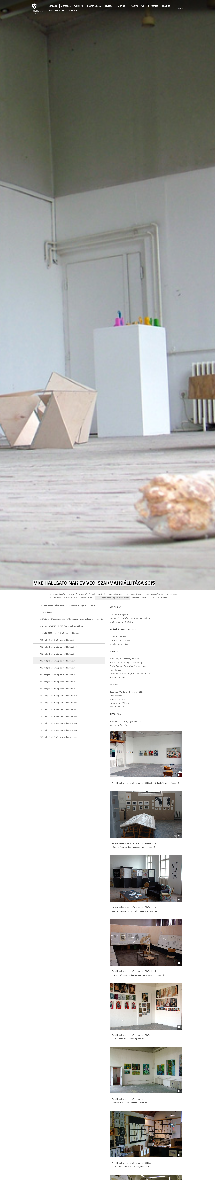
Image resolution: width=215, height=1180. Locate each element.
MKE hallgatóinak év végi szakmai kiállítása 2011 (58, 688)
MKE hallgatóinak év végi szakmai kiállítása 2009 (58, 702)
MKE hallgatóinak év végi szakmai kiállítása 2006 (58, 716)
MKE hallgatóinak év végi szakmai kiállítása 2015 (58, 661)
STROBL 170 (74, 11)
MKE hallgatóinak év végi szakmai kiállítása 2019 (58, 640)
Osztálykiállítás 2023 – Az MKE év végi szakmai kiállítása (61, 626)
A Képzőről (66, 6)
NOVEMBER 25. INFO (57, 11)
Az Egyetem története (135, 594)
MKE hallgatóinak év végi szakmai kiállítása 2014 (58, 668)
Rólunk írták (162, 598)
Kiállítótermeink (55, 598)
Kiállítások (121, 6)
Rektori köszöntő (98, 594)
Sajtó (152, 598)
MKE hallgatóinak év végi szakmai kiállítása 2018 (58, 647)
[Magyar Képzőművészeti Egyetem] (37, 8)
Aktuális (53, 6)
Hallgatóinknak (137, 6)
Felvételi (108, 6)
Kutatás (144, 598)
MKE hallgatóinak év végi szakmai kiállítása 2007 (58, 709)
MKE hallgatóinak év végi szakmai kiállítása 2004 (58, 723)
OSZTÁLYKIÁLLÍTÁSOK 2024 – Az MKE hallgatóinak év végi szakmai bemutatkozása (71, 619)
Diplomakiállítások (71, 598)
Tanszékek (78, 6)
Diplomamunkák (87, 598)
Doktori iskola (94, 6)
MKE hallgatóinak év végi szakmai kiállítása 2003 (58, 737)
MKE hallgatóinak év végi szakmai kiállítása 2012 (58, 681)
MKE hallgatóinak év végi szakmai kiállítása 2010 (58, 695)
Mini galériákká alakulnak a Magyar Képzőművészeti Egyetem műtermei (67, 605)
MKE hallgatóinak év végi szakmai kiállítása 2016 (58, 654)
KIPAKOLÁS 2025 (46, 612)
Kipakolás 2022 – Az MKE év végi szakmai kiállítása (59, 633)
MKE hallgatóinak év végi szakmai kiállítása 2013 (58, 675)
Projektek (166, 6)
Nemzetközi (153, 6)
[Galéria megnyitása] (146, 754)
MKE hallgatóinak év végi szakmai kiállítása (113, 598)
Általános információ (115, 594)
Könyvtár (135, 598)
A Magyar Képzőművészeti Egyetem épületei (162, 594)
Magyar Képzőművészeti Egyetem (61, 594)
